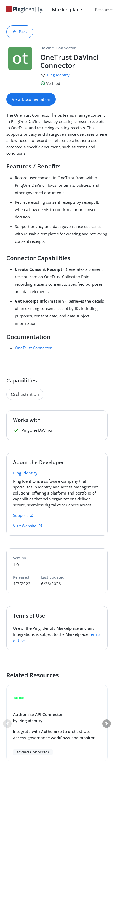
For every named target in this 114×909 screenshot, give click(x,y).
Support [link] (20, 515)
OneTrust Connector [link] (33, 347)
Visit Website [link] (24, 525)
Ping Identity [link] (58, 74)
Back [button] (23, 31)
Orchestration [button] (25, 394)
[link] (26, 9)
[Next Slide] (106, 723)
